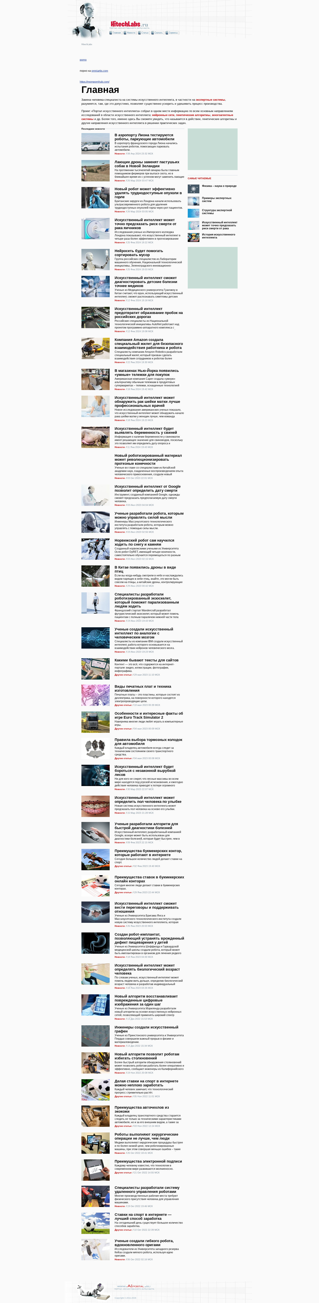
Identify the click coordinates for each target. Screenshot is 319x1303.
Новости (131, 32)
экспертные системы (210, 99)
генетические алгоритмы (193, 115)
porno (83, 59)
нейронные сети (163, 115)
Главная (117, 32)
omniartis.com (100, 70)
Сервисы (173, 32)
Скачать (159, 32)
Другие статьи (123, 674)
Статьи (144, 32)
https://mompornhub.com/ (94, 81)
